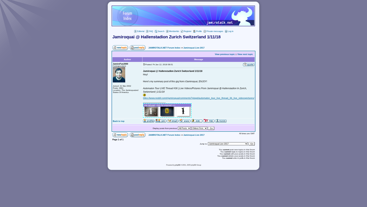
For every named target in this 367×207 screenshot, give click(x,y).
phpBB (177, 165)
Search (161, 31)
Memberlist (174, 31)
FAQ (151, 31)
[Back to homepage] (183, 25)
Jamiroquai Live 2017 (194, 48)
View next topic (245, 54)
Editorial (140, 31)
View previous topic (225, 54)
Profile (199, 31)
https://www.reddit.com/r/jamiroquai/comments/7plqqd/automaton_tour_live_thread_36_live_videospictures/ (198, 98)
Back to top (118, 121)
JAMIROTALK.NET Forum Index (164, 48)
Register (188, 31)
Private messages (214, 31)
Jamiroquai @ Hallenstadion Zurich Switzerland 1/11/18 (166, 36)
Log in (230, 31)
